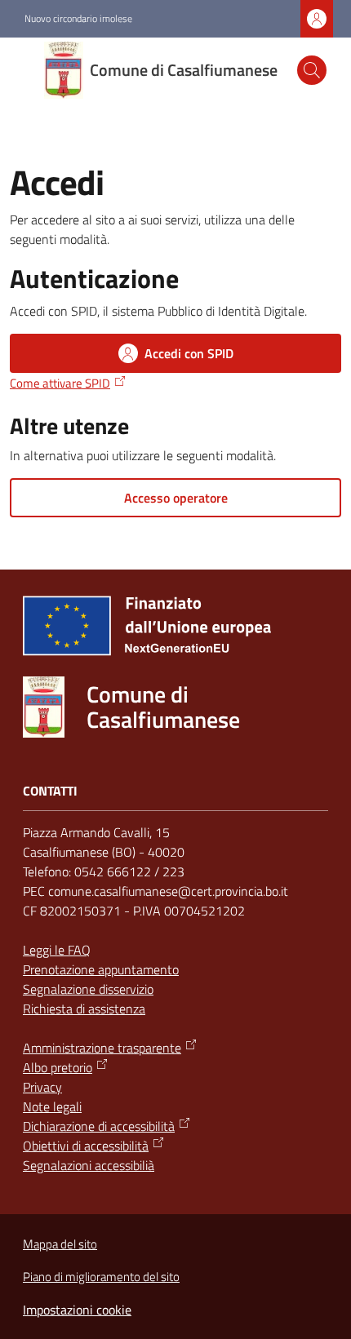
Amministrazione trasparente (102, 1047)
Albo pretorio (57, 1067)
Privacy (42, 1087)
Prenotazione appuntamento (101, 969)
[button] (312, 70)
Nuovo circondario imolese (78, 18)
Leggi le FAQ (57, 950)
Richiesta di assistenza (84, 1008)
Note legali (52, 1106)
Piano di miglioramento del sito (101, 1276)
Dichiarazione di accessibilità (99, 1126)
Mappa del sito (60, 1244)
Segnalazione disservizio (88, 989)
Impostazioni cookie (77, 1309)
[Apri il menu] (23, 70)
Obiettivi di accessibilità (86, 1145)
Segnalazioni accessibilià (88, 1165)
